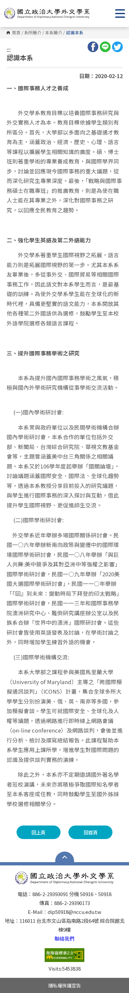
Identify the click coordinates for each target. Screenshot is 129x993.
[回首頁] (47, 13)
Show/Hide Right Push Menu (120, 13)
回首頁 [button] (91, 832)
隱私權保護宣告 (64, 985)
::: (9, 49)
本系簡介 (53, 33)
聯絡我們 (64, 938)
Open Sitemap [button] (64, 857)
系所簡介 (32, 33)
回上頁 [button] (38, 832)
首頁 (16, 33)
